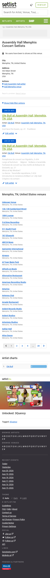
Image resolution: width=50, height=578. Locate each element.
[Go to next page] (44, 346)
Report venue (21, 93)
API (3, 544)
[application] (25, 395)
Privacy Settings (9, 526)
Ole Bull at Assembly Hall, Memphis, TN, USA (24, 117)
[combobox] (25, 12)
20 (38, 346)
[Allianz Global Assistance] (6, 567)
